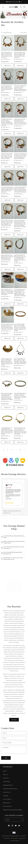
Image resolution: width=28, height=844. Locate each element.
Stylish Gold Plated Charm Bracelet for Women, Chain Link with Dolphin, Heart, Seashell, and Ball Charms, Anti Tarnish (19, 55)
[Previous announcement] (3, 2)
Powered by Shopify (15, 835)
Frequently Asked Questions (10, 788)
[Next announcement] (25, 2)
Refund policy (6, 802)
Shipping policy (22, 838)
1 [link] (3, 449)
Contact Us (6, 778)
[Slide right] (17, 518)
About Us (5, 774)
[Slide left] (10, 518)
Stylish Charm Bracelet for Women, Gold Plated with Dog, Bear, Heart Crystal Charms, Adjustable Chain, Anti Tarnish (6, 55)
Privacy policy (7, 838)
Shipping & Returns (8, 785)
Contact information (14, 840)
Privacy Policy (6, 781)
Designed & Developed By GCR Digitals (12, 809)
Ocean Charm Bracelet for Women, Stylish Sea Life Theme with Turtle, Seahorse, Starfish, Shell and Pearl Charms (7, 88)
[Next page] (24, 449)
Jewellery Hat (8, 835)
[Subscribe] (21, 820)
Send (6, 758)
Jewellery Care (6, 792)
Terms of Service (7, 799)
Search (5, 771)
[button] (3, 7)
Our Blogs (5, 795)
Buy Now (14, 719)
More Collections (7, 806)
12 (20, 449)
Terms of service (14, 838)
